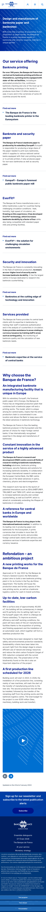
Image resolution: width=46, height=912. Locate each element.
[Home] (23, 825)
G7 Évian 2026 (23, 839)
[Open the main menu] (3, 4)
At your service (23, 847)
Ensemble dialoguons (23, 835)
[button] (42, 4)
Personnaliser (23, 909)
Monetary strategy (23, 850)
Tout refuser (23, 903)
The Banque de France (23, 842)
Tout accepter (23, 897)
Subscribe (23, 811)
